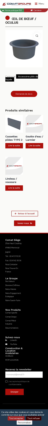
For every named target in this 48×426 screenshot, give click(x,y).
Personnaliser (24, 422)
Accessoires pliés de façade (21, 78)
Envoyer (14, 392)
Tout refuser (33, 418)
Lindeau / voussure (11, 180)
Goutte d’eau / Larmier (34, 138)
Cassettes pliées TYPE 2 (13, 138)
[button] (39, 3)
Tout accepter (16, 418)
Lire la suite (14, 145)
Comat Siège (12, 240)
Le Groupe (11, 278)
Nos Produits (13, 310)
